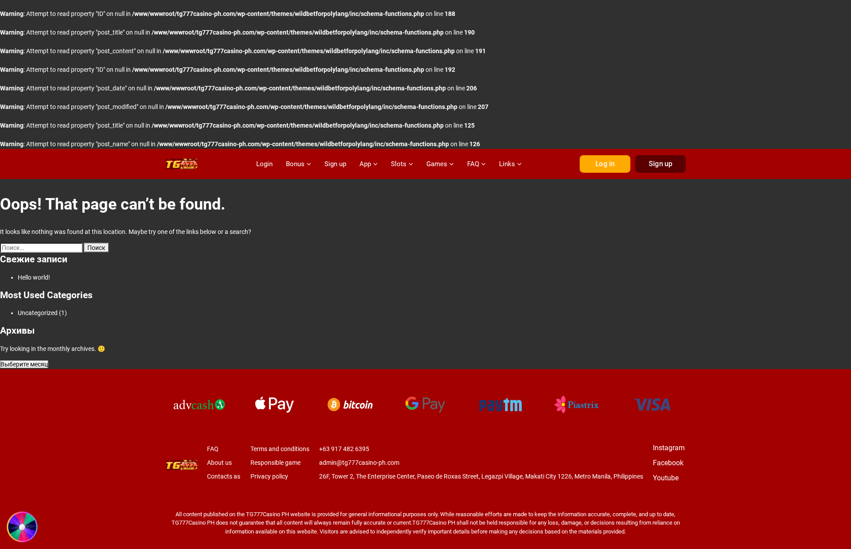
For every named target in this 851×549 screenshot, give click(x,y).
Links (507, 164)
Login (264, 164)
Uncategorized (38, 312)
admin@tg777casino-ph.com (359, 462)
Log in (605, 164)
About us (219, 462)
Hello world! (34, 277)
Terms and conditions (279, 448)
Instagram (669, 448)
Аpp (365, 164)
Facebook (668, 463)
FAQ (473, 164)
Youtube (666, 478)
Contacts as (223, 476)
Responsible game (275, 462)
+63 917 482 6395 (344, 448)
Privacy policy (269, 476)
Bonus (295, 164)
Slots (398, 164)
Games (436, 164)
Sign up (335, 164)
